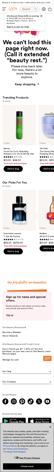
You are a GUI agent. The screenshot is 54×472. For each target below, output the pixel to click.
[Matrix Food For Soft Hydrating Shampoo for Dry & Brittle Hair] (19, 135)
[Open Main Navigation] (4, 9)
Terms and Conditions (17, 449)
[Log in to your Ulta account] (44, 9)
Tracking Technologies (14, 452)
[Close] (50, 427)
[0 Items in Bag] (50, 9)
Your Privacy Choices (29, 458)
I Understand (27, 466)
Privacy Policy (9, 446)
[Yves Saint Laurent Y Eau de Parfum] (19, 218)
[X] (41, 16)
